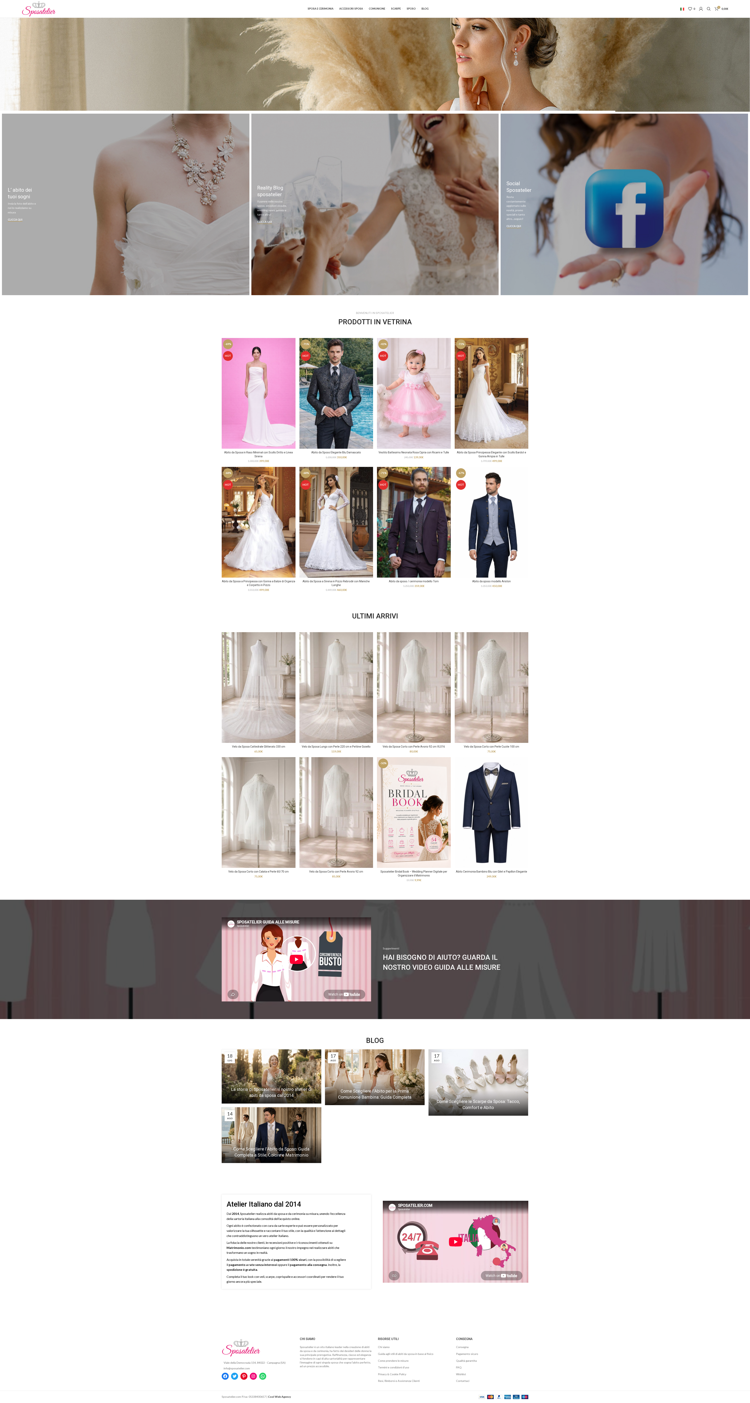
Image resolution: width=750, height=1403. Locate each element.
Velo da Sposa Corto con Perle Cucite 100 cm (491, 746)
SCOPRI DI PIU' (374, 81)
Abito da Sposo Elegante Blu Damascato (336, 452)
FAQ (459, 1367)
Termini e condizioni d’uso (393, 1367)
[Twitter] (234, 1376)
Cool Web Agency (279, 1396)
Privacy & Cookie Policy (392, 1374)
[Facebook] (225, 1376)
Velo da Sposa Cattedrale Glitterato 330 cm (258, 746)
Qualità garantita (466, 1360)
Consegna (462, 1347)
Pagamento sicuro (467, 1353)
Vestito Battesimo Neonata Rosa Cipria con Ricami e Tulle (414, 452)
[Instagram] (253, 1376)
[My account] (701, 9)
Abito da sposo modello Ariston (491, 581)
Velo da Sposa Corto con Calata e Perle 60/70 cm (258, 871)
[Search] (709, 9)
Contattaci (462, 1380)
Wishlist (461, 1374)
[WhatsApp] (262, 1376)
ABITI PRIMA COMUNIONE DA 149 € (375, 65)
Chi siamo (384, 1347)
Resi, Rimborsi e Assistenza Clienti (399, 1380)
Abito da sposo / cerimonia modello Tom (414, 581)
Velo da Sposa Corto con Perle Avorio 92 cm (336, 871)
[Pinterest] (243, 1376)
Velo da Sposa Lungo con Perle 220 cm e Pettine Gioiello (336, 746)
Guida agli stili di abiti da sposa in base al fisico (405, 1353)
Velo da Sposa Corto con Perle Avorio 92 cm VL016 (414, 746)
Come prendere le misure (393, 1360)
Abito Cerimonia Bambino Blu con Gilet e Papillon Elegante (491, 871)
